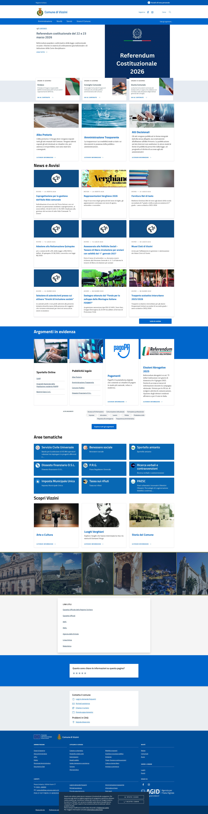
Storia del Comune (143, 535)
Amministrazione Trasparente (101, 137)
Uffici (35, 757)
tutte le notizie (155, 321)
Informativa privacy (111, 788)
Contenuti (43, 28)
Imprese (91, 415)
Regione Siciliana (41, 3)
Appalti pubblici (74, 760)
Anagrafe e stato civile (77, 754)
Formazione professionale (135, 411)
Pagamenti (114, 376)
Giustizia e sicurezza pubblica (114, 754)
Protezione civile (139, 415)
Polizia (127, 415)
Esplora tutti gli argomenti (104, 426)
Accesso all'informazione (96, 411)
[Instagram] (151, 12)
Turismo (72, 766)
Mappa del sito (40, 810)
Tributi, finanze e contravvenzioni (115, 760)
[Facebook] (147, 12)
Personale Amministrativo (42, 763)
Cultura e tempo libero (112, 763)
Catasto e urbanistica (76, 750)
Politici (36, 760)
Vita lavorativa (74, 770)
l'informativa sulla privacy (95, 809)
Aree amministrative (40, 754)
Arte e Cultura (45, 535)
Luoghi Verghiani (94, 532)
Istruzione (103, 415)
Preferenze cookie (103, 808)
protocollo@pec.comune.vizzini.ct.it (48, 790)
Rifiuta (133, 797)
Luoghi (143, 770)
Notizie (143, 750)
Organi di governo (39, 750)
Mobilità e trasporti (111, 750)
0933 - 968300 (41, 787)
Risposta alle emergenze (105, 418)
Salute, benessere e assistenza (79, 763)
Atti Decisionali (141, 132)
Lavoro (115, 415)
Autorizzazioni (74, 757)
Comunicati (144, 754)
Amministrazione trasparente (114, 785)
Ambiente (108, 757)
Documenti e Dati (39, 766)
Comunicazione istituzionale (115, 411)
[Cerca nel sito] (170, 12)
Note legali (108, 791)
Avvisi (143, 757)
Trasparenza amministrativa (125, 418)
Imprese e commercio (112, 766)
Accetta (133, 802)
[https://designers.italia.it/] (157, 791)
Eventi (143, 773)
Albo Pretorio (44, 135)
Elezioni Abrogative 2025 (154, 369)
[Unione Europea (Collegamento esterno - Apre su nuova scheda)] (43, 737)
